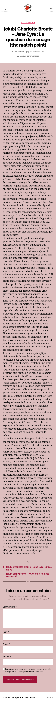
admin (21, 51)
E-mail (6, 644)
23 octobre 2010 (37, 51)
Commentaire (10, 607)
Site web (7, 657)
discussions (28, 22)
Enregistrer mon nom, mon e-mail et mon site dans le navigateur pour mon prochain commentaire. (28, 670)
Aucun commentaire (29, 56)
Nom (6, 632)
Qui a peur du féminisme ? (23, 697)
